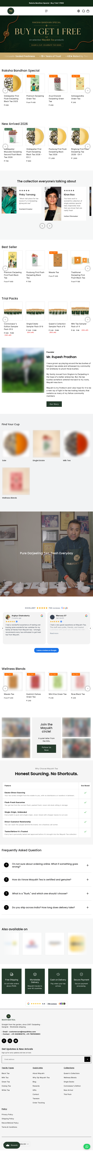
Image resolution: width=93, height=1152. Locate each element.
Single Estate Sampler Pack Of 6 (34, 325)
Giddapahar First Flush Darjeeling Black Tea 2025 (11, 98)
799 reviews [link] (52, 1004)
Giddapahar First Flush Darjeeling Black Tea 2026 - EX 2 (34, 153)
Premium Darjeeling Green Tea (35, 97)
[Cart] (88, 11)
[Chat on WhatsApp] (86, 1146)
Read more (54, 638)
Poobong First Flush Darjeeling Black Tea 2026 (58, 152)
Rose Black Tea (78, 694)
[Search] (83, 11)
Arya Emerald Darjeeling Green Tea (56, 98)
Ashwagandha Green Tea (77, 97)
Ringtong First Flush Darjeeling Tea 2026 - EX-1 (80, 152)
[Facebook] (4, 1041)
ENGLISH (22, 1144)
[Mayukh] (17, 11)
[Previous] (5, 90)
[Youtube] (15, 1041)
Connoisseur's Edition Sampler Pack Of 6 (11, 326)
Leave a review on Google (46, 650)
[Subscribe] (87, 1059)
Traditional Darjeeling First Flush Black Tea (78, 275)
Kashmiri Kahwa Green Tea (33, 695)
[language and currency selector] (78, 11)
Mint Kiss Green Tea (58, 694)
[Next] (87, 90)
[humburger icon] (46, 10)
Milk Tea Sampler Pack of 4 (79, 325)
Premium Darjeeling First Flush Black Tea (13, 275)
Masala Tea (54, 272)
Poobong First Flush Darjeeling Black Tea (35, 275)
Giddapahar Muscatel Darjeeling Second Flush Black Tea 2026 (13, 153)
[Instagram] (10, 1041)
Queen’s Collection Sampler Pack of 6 (57, 325)
